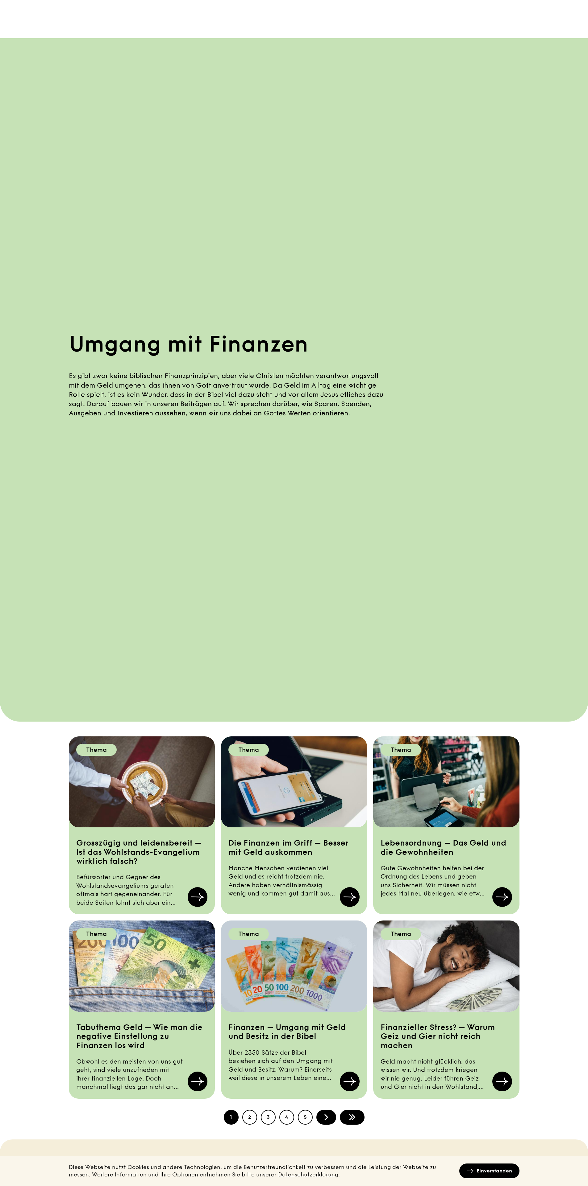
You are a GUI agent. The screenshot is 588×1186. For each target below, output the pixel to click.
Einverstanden (494, 1171)
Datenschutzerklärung (308, 1174)
